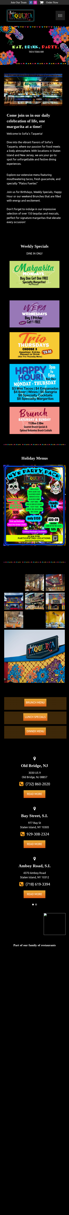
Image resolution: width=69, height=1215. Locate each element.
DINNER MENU (35, 731)
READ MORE (34, 793)
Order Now (52, 2)
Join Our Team (18, 2)
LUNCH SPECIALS (35, 716)
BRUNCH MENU (35, 702)
